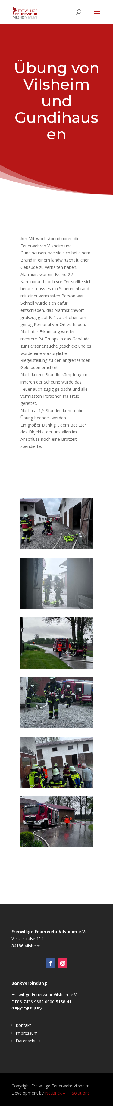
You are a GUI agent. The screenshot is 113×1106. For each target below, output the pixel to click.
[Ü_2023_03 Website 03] (56, 607)
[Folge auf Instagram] (62, 963)
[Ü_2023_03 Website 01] (56, 726)
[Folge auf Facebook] (50, 963)
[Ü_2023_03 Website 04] (56, 548)
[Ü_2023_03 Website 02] (56, 667)
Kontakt (23, 1025)
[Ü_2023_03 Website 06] (56, 786)
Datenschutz (28, 1041)
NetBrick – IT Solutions (67, 1093)
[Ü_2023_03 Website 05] (56, 846)
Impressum (27, 1033)
